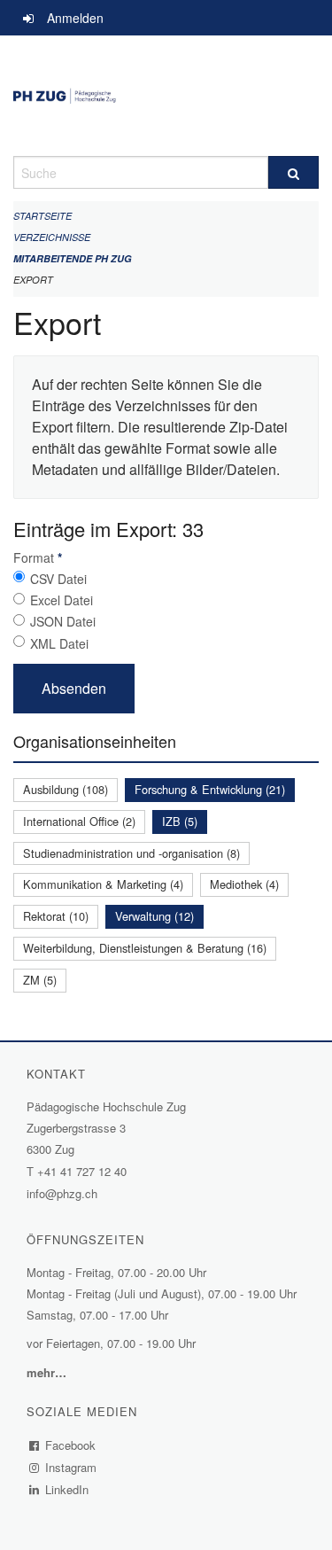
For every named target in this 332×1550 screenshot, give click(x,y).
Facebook (71, 1445)
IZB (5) (179, 821)
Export (33, 279)
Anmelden (75, 18)
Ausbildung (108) (65, 789)
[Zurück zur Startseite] (166, 95)
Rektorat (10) (56, 915)
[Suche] (294, 172)
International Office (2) (79, 821)
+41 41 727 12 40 (82, 1171)
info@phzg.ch (62, 1193)
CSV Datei (58, 579)
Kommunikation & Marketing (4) (103, 884)
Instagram (71, 1467)
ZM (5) (40, 979)
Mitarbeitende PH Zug (72, 258)
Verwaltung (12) (154, 915)
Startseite (42, 215)
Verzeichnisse (51, 237)
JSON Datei (63, 621)
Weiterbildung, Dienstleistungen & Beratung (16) (144, 947)
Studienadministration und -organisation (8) (131, 853)
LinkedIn (67, 1489)
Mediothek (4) (244, 884)
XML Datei (59, 643)
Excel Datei (61, 600)
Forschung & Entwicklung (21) (210, 789)
